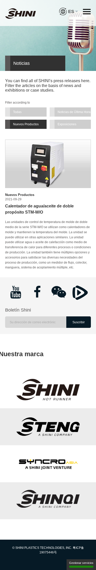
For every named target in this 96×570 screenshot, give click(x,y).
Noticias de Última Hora (74, 112)
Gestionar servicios (81, 562)
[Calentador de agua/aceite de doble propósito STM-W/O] (48, 164)
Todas (17, 112)
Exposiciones (67, 124)
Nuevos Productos (26, 124)
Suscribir (78, 322)
